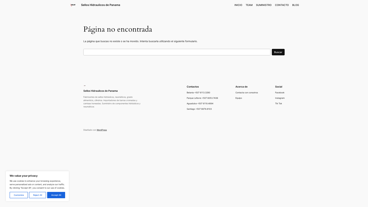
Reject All (37, 195)
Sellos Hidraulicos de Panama (100, 5)
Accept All (56, 195)
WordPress (102, 130)
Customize (19, 195)
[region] (37, 186)
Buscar (278, 52)
